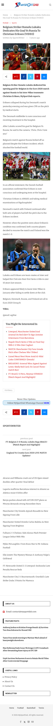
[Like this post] (17, 76)
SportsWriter (12, 426)
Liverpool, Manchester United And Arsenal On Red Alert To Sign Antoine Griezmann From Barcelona (25, 334)
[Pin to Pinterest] (37, 76)
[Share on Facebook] (24, 76)
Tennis (41, 708)
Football (8, 390)
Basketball (31, 708)
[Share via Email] (44, 76)
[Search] (50, 5)
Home (5, 15)
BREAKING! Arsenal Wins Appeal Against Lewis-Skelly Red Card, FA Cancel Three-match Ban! (27, 366)
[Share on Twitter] (30, 76)
